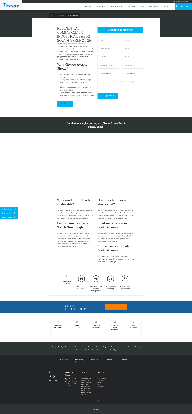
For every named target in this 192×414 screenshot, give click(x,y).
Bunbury (67, 347)
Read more (65, 104)
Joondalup (113, 350)
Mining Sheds (85, 380)
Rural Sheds (84, 384)
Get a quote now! (108, 96)
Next (140, 162)
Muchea (97, 350)
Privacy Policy (98, 400)
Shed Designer (100, 6)
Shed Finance (153, 6)
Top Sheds (100, 376)
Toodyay (137, 347)
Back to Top (96, 409)
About (142, 6)
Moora (124, 347)
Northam (130, 347)
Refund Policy (107, 400)
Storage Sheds (85, 388)
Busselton (74, 347)
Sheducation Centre (116, 6)
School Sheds (85, 386)
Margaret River (115, 347)
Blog (99, 384)
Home (52, 15)
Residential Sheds (86, 382)
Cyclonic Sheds (85, 390)
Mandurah (105, 350)
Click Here (116, 307)
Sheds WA (61, 15)
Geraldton (91, 347)
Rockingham (79, 350)
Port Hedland (89, 350)
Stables (83, 394)
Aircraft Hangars (86, 392)
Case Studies (131, 6)
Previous (51, 162)
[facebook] (50, 376)
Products (88, 6)
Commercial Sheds (86, 378)
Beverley (60, 347)
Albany (54, 347)
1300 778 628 (184, 6)
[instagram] (53, 376)
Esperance (83, 347)
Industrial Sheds (86, 376)
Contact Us (166, 6)
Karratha (98, 347)
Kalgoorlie (106, 347)
